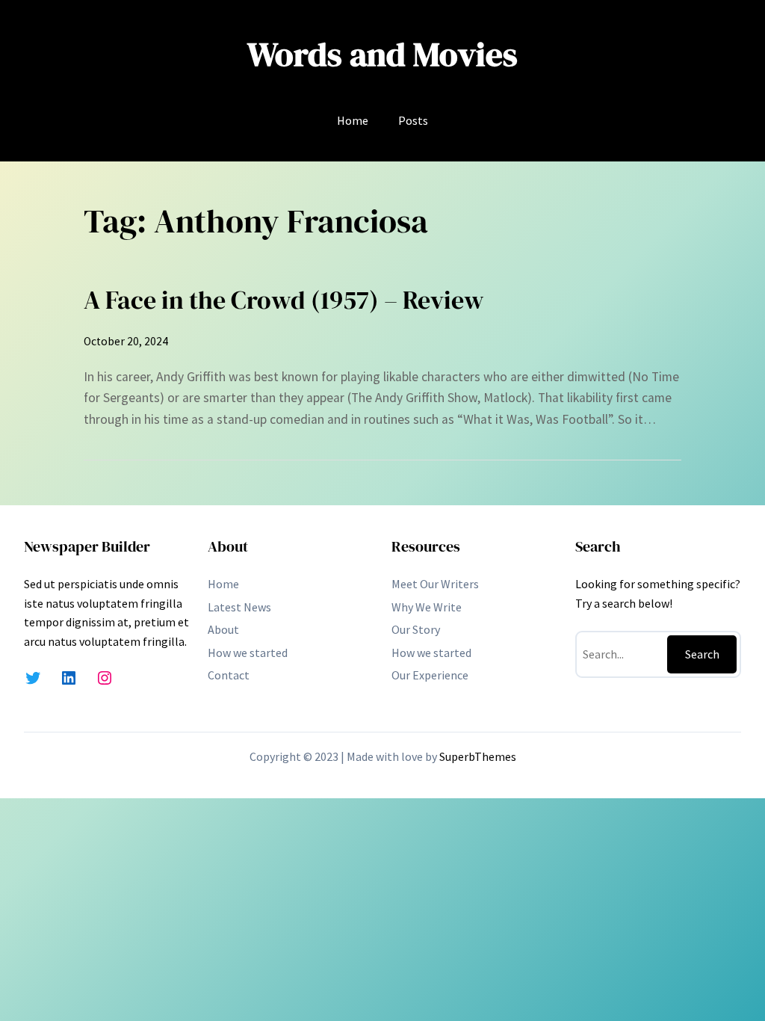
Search (702, 654)
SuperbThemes (477, 756)
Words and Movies (382, 54)
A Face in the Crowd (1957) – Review (284, 300)
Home (352, 120)
